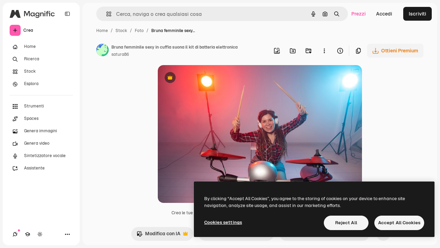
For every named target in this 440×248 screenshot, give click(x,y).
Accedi (384, 14)
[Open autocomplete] (106, 14)
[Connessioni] (15, 234)
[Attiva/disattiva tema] (39, 234)
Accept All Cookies (399, 223)
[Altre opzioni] (324, 51)
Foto (139, 30)
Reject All (346, 223)
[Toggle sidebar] (67, 13)
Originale (203, 78)
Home (102, 30)
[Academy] (27, 234)
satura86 (120, 54)
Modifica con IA (158, 235)
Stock (121, 30)
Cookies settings (223, 222)
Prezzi (358, 14)
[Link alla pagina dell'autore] (102, 51)
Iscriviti (417, 14)
